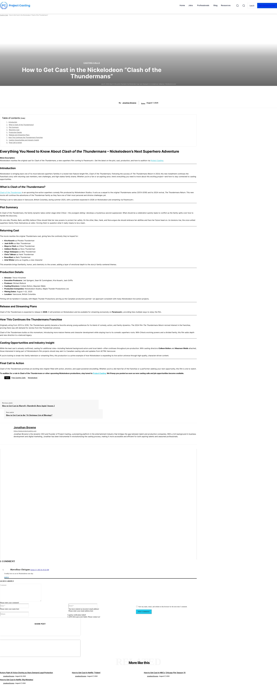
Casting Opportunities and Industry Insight (24, 140)
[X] (28, 629)
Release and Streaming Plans (19, 135)
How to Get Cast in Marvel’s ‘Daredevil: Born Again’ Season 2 (28, 406)
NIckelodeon (32, 378)
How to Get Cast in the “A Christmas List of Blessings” (29, 415)
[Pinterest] (36, 629)
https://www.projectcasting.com (25, 431)
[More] (59, 629)
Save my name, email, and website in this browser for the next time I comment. (162, 606)
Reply (6, 577)
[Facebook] (20, 629)
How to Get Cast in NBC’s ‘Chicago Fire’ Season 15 (164, 673)
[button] (237, 5)
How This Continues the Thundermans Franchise (26, 137)
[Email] (51, 629)
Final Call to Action (15, 142)
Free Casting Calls (19, 378)
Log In (252, 5)
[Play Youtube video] (98, 504)
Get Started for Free (267, 5)
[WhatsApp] (44, 629)
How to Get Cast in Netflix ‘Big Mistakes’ (16, 680)
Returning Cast (14, 130)
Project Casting (157, 160)
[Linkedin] (14, 440)
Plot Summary (14, 127)
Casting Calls (4, 15)
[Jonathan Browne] (5, 433)
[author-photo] (1, 676)
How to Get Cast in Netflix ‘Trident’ (86, 673)
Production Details (15, 132)
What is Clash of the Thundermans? (21, 125)
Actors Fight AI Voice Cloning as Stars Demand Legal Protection (26, 673)
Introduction (13, 122)
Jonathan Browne (129, 103)
